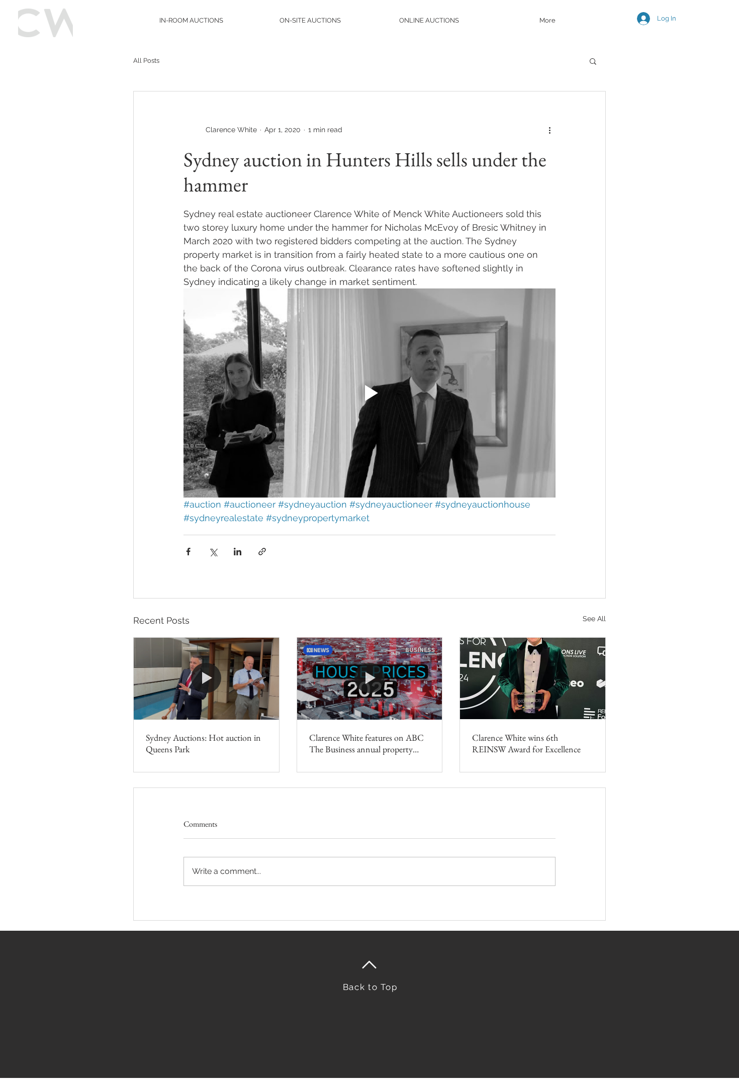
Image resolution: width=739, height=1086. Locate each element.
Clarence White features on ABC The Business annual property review (366, 743)
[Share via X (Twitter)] (213, 551)
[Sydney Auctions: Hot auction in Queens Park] (206, 678)
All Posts (146, 60)
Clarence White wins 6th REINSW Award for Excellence (526, 743)
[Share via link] (262, 551)
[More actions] (549, 130)
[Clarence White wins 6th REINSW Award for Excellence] (532, 678)
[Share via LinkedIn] (237, 551)
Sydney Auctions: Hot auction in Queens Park (203, 743)
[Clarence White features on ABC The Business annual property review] (369, 678)
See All (594, 619)
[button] (593, 61)
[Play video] (369, 393)
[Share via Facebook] (188, 551)
